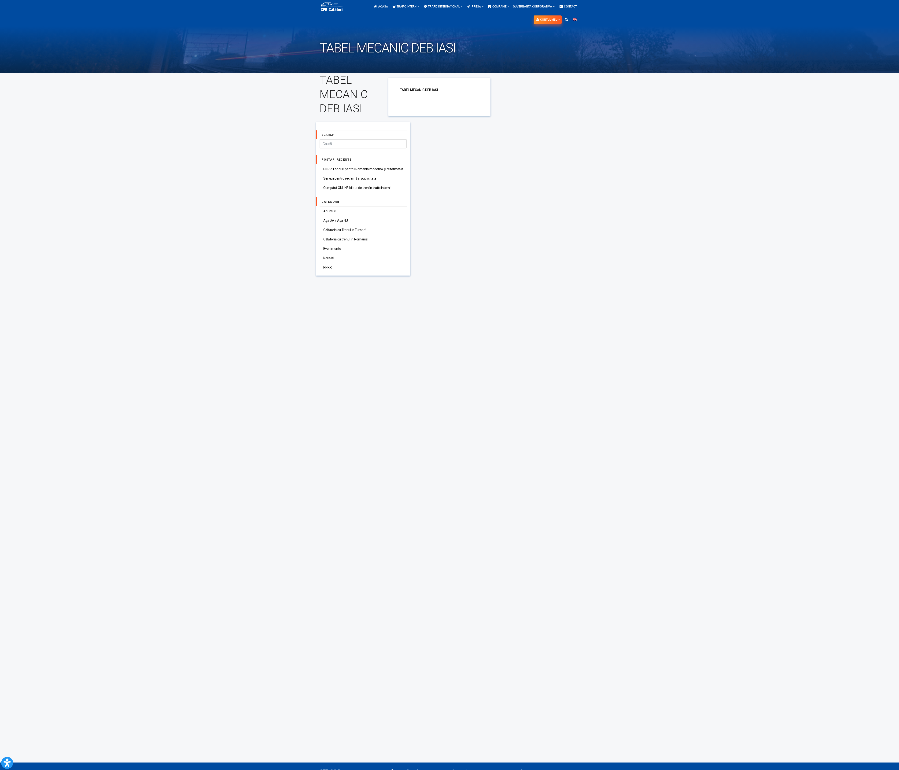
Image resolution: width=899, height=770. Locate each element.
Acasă (383, 6)
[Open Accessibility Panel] (7, 763)
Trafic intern (407, 6)
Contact (570, 6)
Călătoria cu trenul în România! (345, 239)
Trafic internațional (444, 6)
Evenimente (332, 249)
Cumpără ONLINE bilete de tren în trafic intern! (357, 188)
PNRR (327, 267)
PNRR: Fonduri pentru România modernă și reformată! (363, 169)
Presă (477, 6)
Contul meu (549, 19)
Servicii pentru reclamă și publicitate (349, 178)
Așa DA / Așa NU (335, 220)
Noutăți (328, 258)
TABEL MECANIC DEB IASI (419, 90)
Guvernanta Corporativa (533, 6)
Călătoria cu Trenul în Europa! (344, 230)
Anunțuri (329, 211)
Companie (499, 6)
